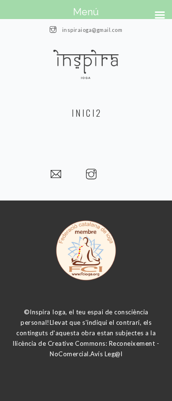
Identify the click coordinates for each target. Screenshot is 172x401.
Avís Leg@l (106, 354)
